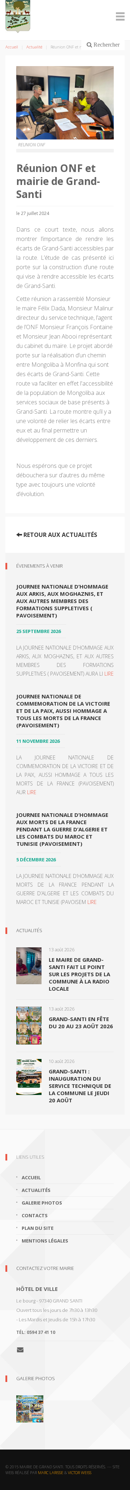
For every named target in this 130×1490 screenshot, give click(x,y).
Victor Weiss (79, 1472)
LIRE (109, 673)
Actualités (29, 930)
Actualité (34, 46)
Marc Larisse (50, 1472)
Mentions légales (45, 1240)
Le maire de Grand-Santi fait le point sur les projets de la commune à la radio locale (79, 974)
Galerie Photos (35, 1378)
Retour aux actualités (59, 535)
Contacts (35, 1215)
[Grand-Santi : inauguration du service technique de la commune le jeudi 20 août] (29, 1077)
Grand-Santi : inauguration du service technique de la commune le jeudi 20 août (80, 1086)
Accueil (11, 46)
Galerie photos (42, 1203)
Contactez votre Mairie (45, 1268)
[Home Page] (65, 16)
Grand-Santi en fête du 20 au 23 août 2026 (81, 1022)
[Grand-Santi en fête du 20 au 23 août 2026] (29, 1025)
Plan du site (37, 1228)
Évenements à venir (39, 566)
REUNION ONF (31, 145)
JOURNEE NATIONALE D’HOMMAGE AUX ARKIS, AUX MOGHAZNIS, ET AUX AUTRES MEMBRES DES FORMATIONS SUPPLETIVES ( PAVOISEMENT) (62, 601)
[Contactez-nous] (23, 1349)
